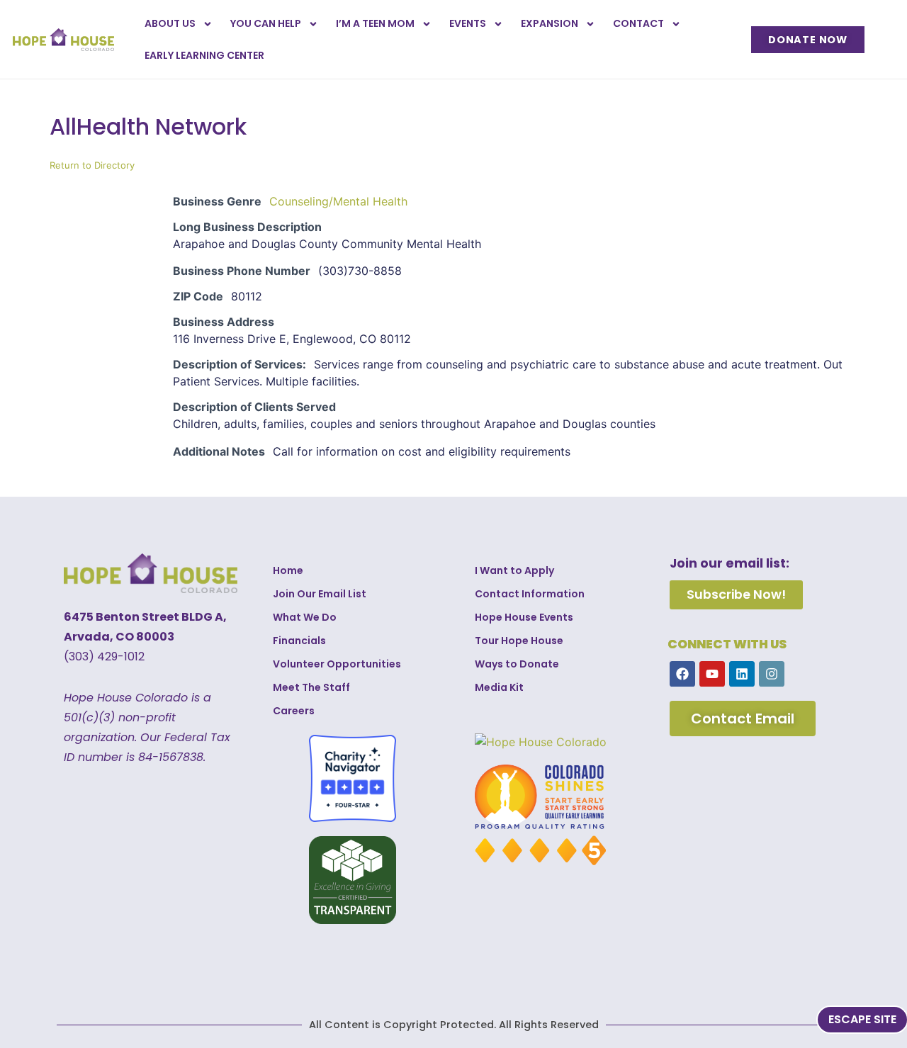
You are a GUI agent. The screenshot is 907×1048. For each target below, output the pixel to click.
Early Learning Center (204, 55)
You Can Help (265, 23)
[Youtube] (712, 674)
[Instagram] (771, 674)
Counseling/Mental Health (338, 201)
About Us (170, 23)
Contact (638, 23)
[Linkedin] (742, 674)
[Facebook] (682, 674)
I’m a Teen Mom (375, 23)
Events (467, 23)
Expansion (549, 23)
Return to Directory (92, 165)
